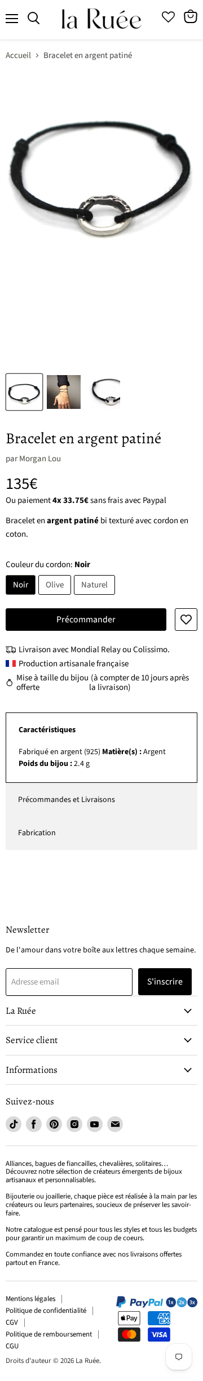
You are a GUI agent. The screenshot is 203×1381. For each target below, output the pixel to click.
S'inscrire (165, 981)
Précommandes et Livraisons (66, 799)
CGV (12, 1322)
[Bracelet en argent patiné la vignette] (24, 392)
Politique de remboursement (49, 1334)
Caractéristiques (47, 730)
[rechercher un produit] (33, 19)
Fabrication (37, 833)
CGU (12, 1346)
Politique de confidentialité (46, 1311)
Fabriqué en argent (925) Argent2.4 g (92, 757)
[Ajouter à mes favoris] (186, 619)
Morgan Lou (40, 459)
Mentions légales (30, 1299)
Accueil (18, 55)
